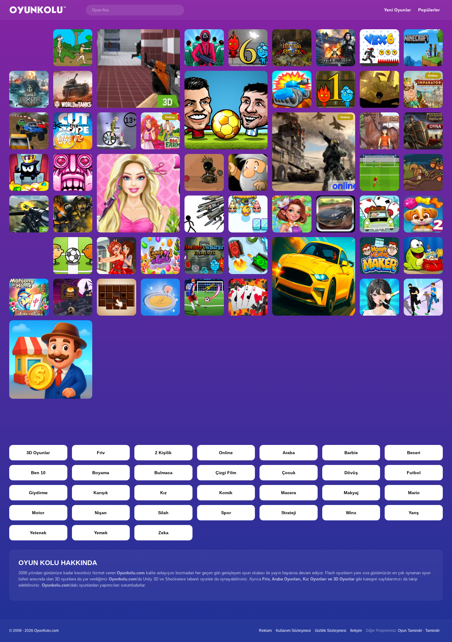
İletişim (356, 630)
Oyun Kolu (37, 10)
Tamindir (432, 630)
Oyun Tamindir (410, 630)
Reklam (265, 630)
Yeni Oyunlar (397, 9)
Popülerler (429, 9)
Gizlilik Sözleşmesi (330, 630)
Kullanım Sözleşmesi (293, 630)
